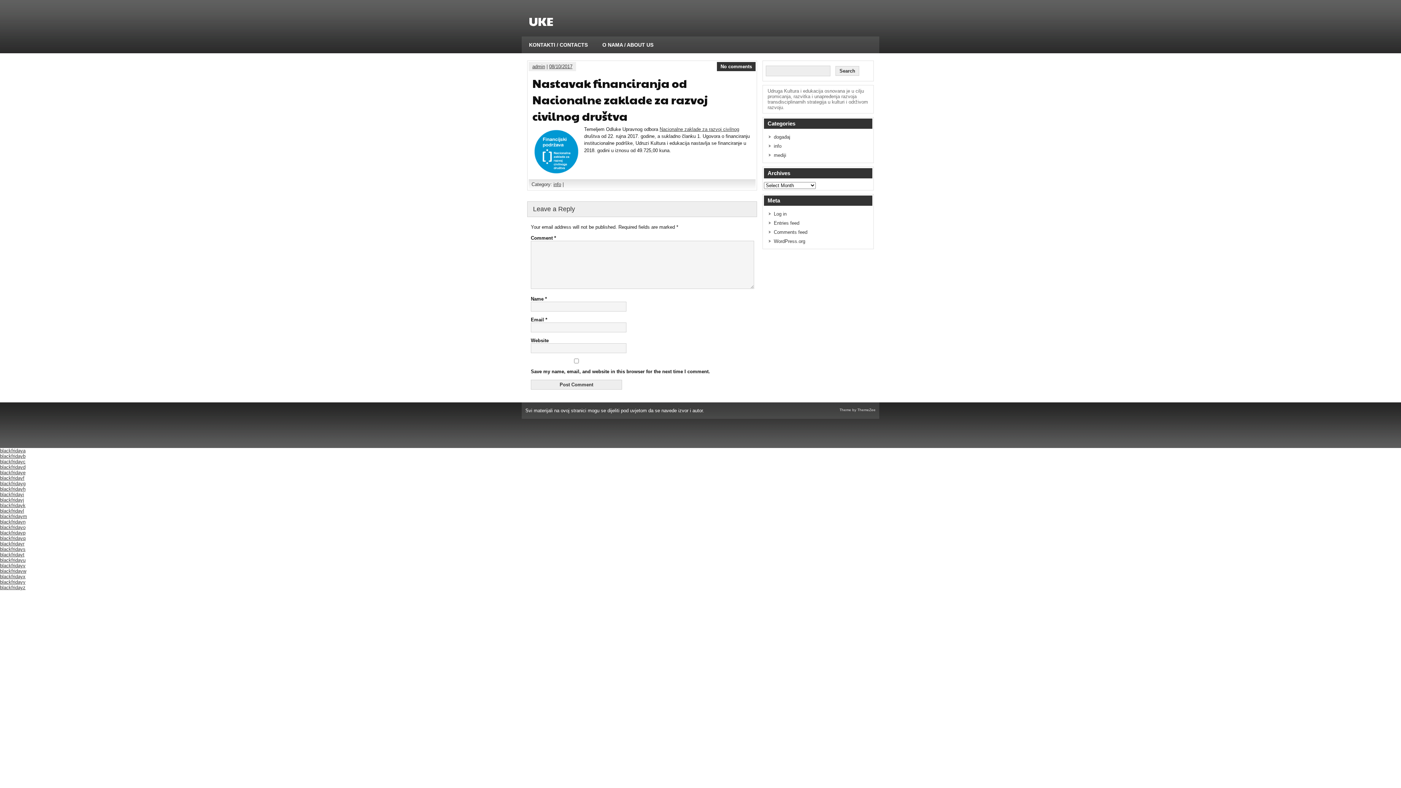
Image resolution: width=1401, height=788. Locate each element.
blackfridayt (12, 554)
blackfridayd (13, 467)
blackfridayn (13, 522)
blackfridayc (13, 461)
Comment (543, 238)
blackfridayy (13, 582)
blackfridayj (12, 500)
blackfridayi (12, 494)
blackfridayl (12, 511)
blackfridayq (13, 538)
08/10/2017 (560, 66)
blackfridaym (13, 516)
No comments (736, 66)
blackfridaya (13, 450)
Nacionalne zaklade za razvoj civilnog (699, 129)
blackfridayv (13, 565)
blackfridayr (12, 543)
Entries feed (786, 223)
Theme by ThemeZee (858, 410)
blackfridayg (13, 483)
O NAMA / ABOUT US (627, 45)
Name (539, 299)
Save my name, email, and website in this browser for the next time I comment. (620, 371)
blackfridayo (13, 527)
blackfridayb (13, 456)
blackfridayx (13, 576)
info (557, 184)
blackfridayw (13, 571)
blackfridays (13, 549)
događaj (782, 137)
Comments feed (790, 232)
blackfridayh (13, 489)
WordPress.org (789, 241)
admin (538, 66)
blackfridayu (13, 560)
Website (540, 340)
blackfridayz (13, 587)
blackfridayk (13, 505)
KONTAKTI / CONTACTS (558, 45)
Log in (780, 214)
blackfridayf (12, 478)
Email (539, 319)
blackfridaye (13, 472)
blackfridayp (13, 533)
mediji (780, 155)
